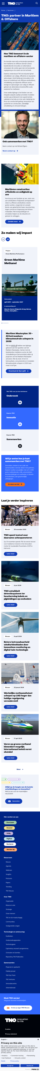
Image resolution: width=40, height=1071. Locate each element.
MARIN (13, 346)
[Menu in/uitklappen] (3, 3)
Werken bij (10, 849)
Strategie (9, 909)
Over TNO (7, 897)
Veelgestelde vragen (13, 926)
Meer (19, 769)
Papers (8, 882)
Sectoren (10, 844)
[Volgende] (8, 239)
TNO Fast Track (10, 975)
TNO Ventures (10, 979)
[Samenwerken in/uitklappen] (20, 446)
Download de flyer (20, 371)
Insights (8, 874)
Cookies (8, 1029)
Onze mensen (10, 913)
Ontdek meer (13, 221)
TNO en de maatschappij (14, 918)
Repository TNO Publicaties (14, 957)
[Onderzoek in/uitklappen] (20, 402)
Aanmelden (16, 801)
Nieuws (8, 862)
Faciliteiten (9, 936)
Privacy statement (11, 1034)
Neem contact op (9, 151)
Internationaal (10, 988)
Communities (10, 922)
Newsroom (8, 858)
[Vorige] (3, 239)
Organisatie (9, 901)
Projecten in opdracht (13, 967)
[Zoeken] (37, 3)
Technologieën (10, 944)
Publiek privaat (10, 971)
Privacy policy (14, 1061)
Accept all (10, 1065)
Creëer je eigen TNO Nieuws (20, 1007)
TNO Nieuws (10, 891)
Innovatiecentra (11, 983)
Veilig (9, 833)
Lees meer (12, 554)
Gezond (9, 828)
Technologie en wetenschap (14, 932)
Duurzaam (10, 822)
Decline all (30, 1065)
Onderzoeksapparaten (13, 940)
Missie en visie (10, 905)
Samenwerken (9, 963)
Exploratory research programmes (17, 948)
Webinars (9, 870)
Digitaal (9, 839)
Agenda (8, 866)
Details (3, 1061)
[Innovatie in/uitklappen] (20, 424)
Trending (9, 887)
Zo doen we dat (13, 484)
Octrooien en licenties (13, 953)
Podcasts (9, 878)
